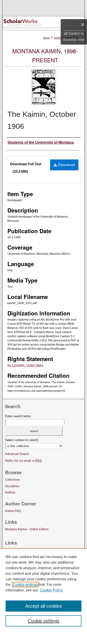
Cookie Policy (51, 590)
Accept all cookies (43, 606)
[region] (43, 590)
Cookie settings (25, 585)
